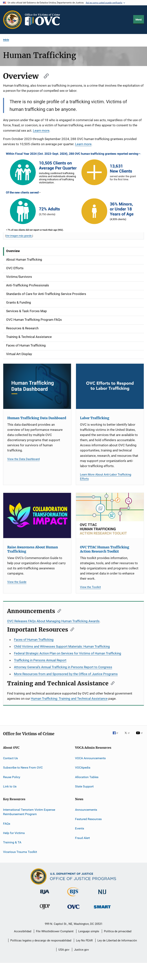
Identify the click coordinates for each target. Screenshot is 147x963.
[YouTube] (140, 735)
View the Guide (16, 582)
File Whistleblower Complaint (55, 931)
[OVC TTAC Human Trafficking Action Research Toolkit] (110, 515)
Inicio (6, 39)
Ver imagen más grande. (19, 235)
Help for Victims (14, 833)
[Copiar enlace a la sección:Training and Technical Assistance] (111, 683)
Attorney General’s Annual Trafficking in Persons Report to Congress (63, 667)
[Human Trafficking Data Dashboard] (37, 386)
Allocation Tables (86, 777)
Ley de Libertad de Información (117, 940)
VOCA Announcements (90, 758)
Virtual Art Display (19, 354)
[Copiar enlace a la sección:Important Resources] (71, 629)
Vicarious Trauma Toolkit (20, 852)
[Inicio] (44, 20)
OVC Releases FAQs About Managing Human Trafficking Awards (53, 621)
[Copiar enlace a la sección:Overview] (44, 75)
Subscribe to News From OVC (23, 767)
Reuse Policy (11, 777)
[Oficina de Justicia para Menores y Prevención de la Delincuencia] (45, 910)
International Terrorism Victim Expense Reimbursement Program (29, 812)
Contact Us (10, 758)
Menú (139, 19)
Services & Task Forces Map (26, 311)
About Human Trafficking (24, 259)
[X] (128, 735)
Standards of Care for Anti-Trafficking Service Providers (46, 294)
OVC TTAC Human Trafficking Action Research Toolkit (104, 549)
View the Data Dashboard (23, 459)
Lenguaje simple (88, 931)
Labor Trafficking (94, 418)
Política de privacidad (117, 931)
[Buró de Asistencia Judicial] (44, 895)
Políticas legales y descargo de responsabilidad (40, 940)
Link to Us (9, 786)
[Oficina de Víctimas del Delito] (73, 909)
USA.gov (63, 949)
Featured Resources (88, 819)
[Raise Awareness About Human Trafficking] (37, 515)
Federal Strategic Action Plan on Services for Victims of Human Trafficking (67, 653)
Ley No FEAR (84, 940)
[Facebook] (117, 735)
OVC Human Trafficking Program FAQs (34, 320)
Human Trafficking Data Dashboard (36, 418)
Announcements (86, 809)
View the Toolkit (90, 587)
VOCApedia (82, 767)
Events (79, 828)
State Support (84, 786)
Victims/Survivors (19, 277)
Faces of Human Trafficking (26, 345)
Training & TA (12, 842)
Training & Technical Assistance (29, 337)
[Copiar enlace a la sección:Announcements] (58, 610)
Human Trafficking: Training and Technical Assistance (69, 698)
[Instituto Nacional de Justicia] (102, 895)
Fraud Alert (82, 838)
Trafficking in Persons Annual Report (40, 660)
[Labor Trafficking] (110, 386)
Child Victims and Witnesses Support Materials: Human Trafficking (62, 646)
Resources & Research (22, 328)
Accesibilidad (22, 931)
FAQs (6, 823)
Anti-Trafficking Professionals (27, 285)
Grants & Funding (18, 302)
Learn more (41, 130)
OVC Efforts (15, 268)
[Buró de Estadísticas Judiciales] (73, 897)
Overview (13, 251)
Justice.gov (81, 949)
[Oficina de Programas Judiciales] (12, 19)
